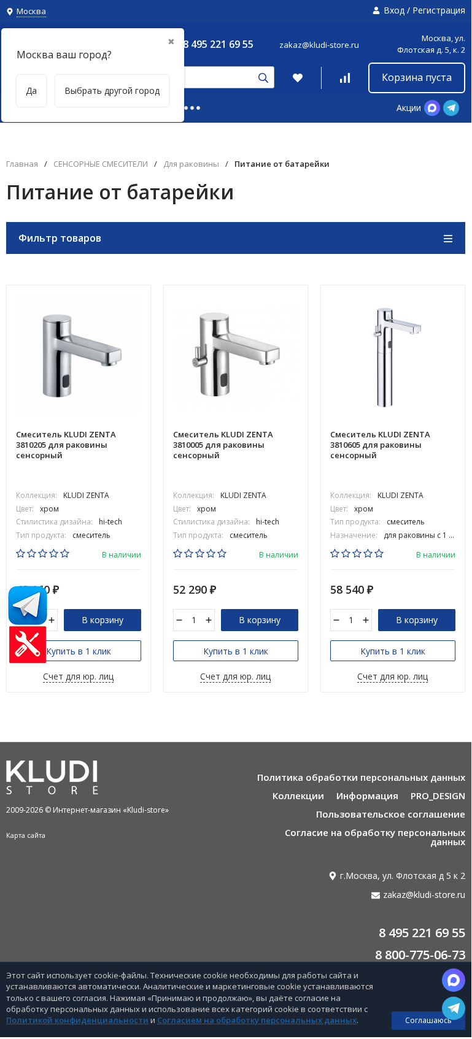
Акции (409, 107)
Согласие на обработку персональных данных (375, 837)
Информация (367, 795)
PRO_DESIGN (438, 795)
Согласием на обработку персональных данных (257, 1020)
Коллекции (298, 795)
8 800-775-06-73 (420, 954)
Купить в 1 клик (78, 651)
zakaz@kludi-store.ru (319, 44)
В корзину (102, 620)
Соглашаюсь (428, 1020)
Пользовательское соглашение (390, 814)
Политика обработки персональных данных (361, 777)
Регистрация (438, 10)
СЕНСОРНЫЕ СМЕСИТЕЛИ (100, 164)
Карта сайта (25, 835)
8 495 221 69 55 (218, 44)
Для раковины (191, 164)
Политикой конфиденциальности (77, 1020)
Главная (22, 164)
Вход (394, 10)
